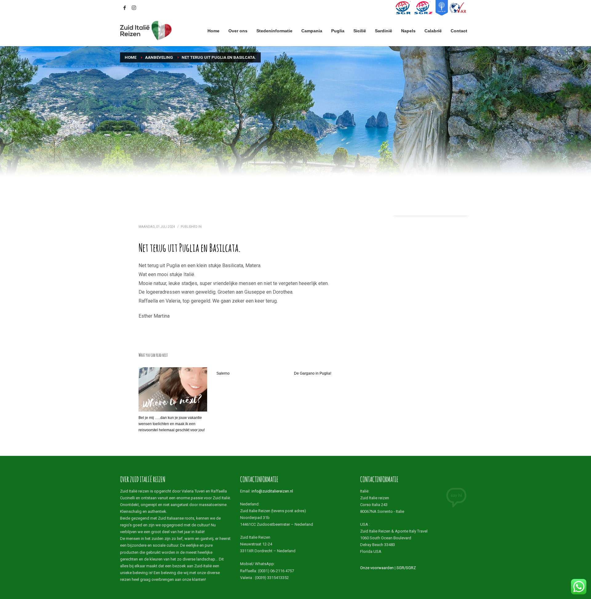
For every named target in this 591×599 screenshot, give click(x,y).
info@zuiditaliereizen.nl (272, 491)
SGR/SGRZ (406, 567)
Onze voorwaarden (377, 567)
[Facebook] (124, 7)
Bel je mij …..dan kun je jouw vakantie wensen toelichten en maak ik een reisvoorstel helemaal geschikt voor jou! (172, 424)
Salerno (223, 373)
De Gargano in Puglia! (312, 373)
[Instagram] (134, 7)
